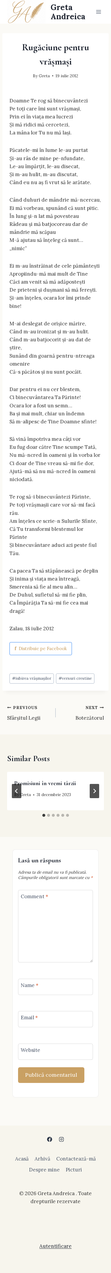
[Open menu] (98, 11)
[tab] (43, 815)
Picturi (74, 1169)
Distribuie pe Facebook (41, 648)
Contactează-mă (76, 1158)
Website (30, 1050)
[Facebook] (50, 1139)
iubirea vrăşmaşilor (31, 678)
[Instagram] (61, 1139)
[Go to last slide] (16, 791)
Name (29, 985)
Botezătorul (89, 713)
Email (29, 1017)
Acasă (22, 1158)
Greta (44, 75)
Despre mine (44, 1169)
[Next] (94, 791)
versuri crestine (75, 678)
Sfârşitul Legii (24, 713)
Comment (34, 896)
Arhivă (42, 1158)
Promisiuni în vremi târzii (45, 783)
